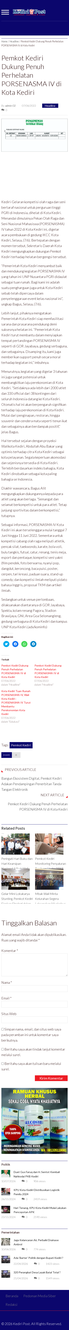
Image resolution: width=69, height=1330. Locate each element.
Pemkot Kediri (21, 745)
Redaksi (11, 1304)
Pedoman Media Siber (39, 1296)
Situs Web (8, 1014)
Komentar (9, 950)
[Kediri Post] (29, 14)
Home (4, 41)
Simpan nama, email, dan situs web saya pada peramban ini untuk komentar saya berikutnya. (31, 1034)
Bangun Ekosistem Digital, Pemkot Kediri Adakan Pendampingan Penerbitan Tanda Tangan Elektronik (31, 783)
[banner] (34, 135)
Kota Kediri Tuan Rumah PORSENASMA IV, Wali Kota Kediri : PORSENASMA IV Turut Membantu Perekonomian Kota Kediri (16, 702)
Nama (6, 982)
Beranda (12, 1296)
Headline (14, 41)
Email (6, 998)
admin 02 (10, 105)
